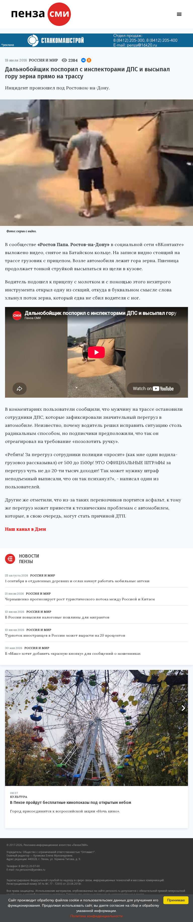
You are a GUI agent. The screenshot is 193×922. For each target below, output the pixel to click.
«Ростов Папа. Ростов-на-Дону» (73, 244)
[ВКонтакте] (83, 60)
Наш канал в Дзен (25, 529)
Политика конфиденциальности (96, 916)
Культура (18, 797)
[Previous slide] (11, 708)
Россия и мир (43, 60)
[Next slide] (181, 708)
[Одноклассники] (89, 60)
